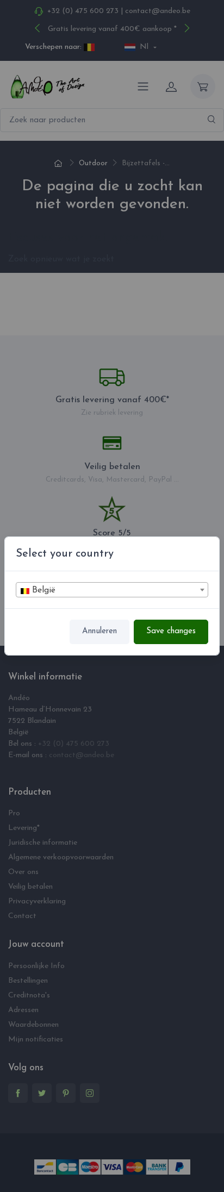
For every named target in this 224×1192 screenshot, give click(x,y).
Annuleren (99, 631)
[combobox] (112, 589)
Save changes (171, 631)
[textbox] (112, 590)
